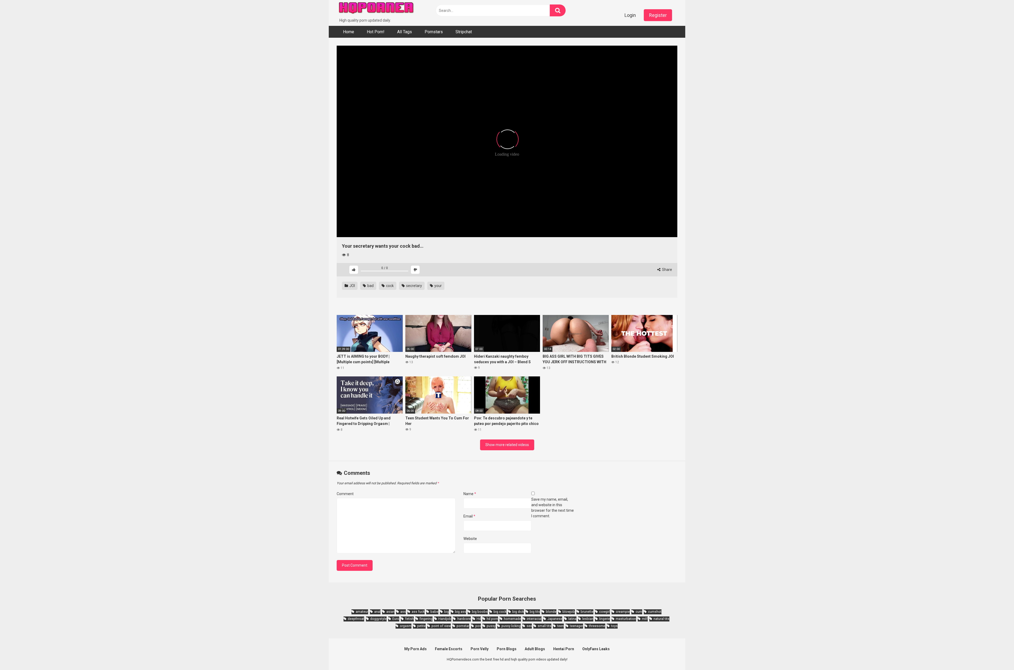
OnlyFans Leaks (596, 649)
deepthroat (356, 619)
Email (469, 516)
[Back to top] (996, 654)
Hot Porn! (375, 31)
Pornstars (434, 31)
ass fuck (418, 612)
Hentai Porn (563, 649)
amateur (362, 612)
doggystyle (378, 619)
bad (370, 286)
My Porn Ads (415, 649)
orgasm (405, 626)
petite (421, 626)
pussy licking (511, 626)
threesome (597, 626)
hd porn (492, 619)
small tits (544, 626)
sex (529, 626)
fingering (426, 619)
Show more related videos (507, 445)
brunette (587, 612)
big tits (535, 612)
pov (478, 626)
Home (348, 31)
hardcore (464, 619)
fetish (409, 619)
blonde (551, 612)
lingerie (604, 619)
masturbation (626, 619)
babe (434, 612)
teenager (576, 626)
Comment (345, 494)
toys (614, 626)
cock (389, 286)
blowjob (568, 612)
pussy (491, 626)
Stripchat (464, 31)
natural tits (661, 619)
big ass (460, 612)
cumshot (654, 612)
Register (658, 15)
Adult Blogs (535, 649)
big (446, 612)
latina (572, 619)
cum (639, 612)
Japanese (554, 619)
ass (403, 612)
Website (470, 539)
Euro (395, 619)
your (438, 286)
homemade (512, 619)
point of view (441, 626)
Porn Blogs (507, 649)
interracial (534, 619)
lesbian (587, 619)
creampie (623, 612)
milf (645, 619)
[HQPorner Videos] (376, 9)
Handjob (444, 619)
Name (469, 494)
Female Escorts (448, 649)
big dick (518, 612)
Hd (479, 619)
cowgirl (604, 612)
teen (560, 626)
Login (630, 15)
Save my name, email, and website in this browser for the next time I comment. (552, 507)
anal (377, 612)
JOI (352, 286)
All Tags (404, 31)
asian (390, 612)
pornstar (463, 626)
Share (666, 269)
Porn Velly (480, 649)
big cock (500, 612)
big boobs (480, 612)
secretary (413, 286)
